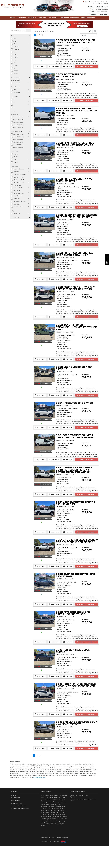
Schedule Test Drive (70, 17)
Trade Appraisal (88, 17)
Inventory (21, 17)
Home (12, 17)
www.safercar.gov (39, 777)
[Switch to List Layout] (95, 31)
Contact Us (54, 17)
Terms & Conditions (20, 808)
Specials (32, 17)
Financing (42, 17)
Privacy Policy (18, 806)
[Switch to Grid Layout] (90, 31)
